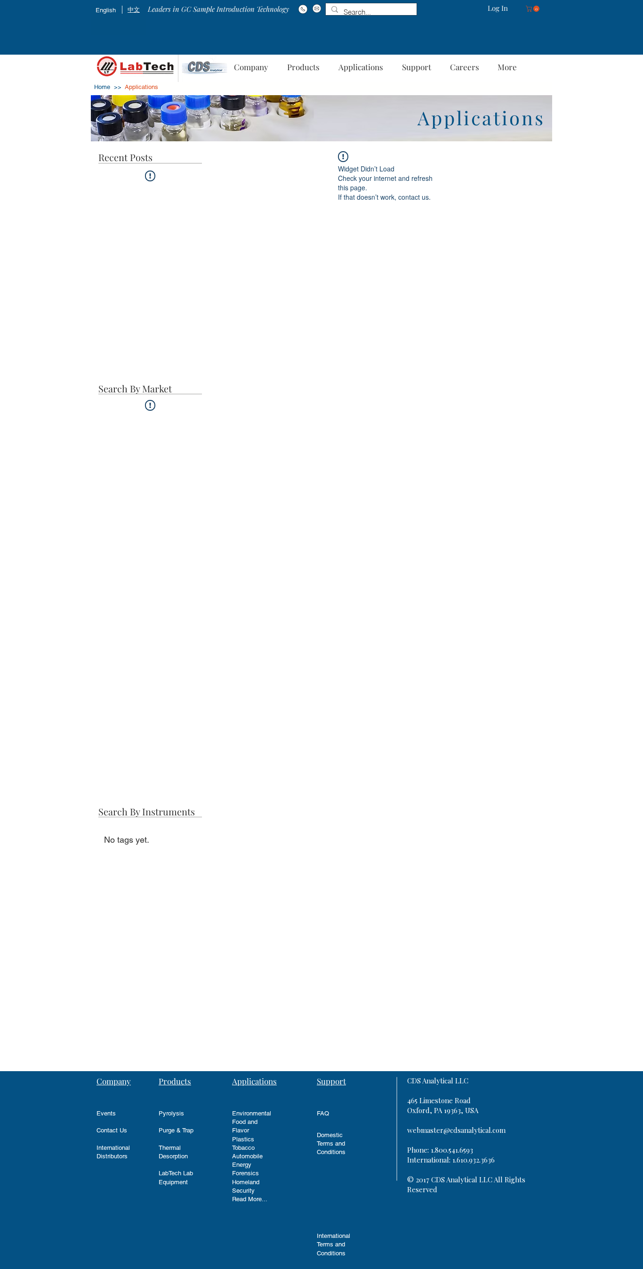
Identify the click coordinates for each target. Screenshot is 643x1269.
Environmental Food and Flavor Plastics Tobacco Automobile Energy (251, 1139)
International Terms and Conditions (333, 1244)
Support (331, 1081)
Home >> (107, 86)
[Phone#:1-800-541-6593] (302, 9)
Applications (254, 1081)
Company (113, 1081)
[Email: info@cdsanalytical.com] (316, 8)
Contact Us (111, 1130)
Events (106, 1113)
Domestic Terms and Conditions (331, 1143)
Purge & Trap (176, 1130)
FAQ (323, 1113)
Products (175, 1081)
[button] (533, 9)
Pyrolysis (171, 1113)
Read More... (249, 1199)
